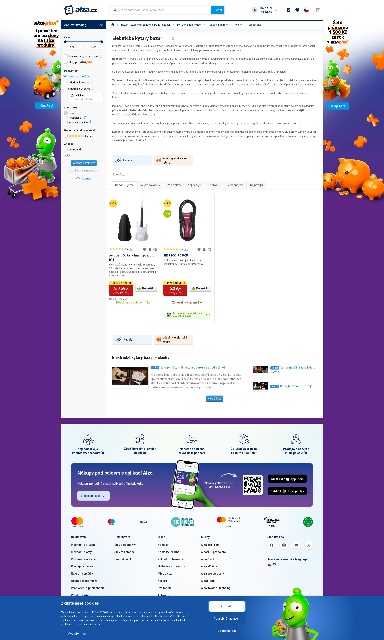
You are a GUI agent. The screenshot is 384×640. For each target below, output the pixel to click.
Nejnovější (256, 185)
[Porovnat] (155, 249)
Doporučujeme (124, 185)
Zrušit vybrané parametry (83, 170)
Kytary (238, 24)
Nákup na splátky (82, 573)
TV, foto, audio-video (189, 24)
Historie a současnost (172, 566)
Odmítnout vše (227, 630)
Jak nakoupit (122, 559)
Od (65, 41)
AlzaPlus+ (207, 559)
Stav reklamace (124, 552)
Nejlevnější (194, 185)
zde (298, 123)
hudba (155, 367)
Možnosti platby (81, 552)
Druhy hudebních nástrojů (296, 386)
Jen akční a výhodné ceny (83, 56)
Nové (72, 113)
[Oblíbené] (297, 10)
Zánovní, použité (78, 122)
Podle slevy (174, 185)
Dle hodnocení (235, 185)
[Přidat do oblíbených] (145, 249)
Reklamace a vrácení (84, 559)
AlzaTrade (208, 580)
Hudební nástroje (218, 24)
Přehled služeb (80, 595)
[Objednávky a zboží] (288, 10)
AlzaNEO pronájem (213, 552)
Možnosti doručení (83, 544)
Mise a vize (165, 573)
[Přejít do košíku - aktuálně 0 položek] (317, 10)
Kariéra (163, 580)
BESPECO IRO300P (175, 255)
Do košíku (148, 288)
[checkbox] (83, 56)
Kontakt (163, 544)
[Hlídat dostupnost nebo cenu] (150, 249)
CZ (275, 564)
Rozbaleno (75, 117)
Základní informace (171, 559)
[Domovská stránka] (112, 24)
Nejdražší (213, 185)
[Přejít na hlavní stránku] (80, 10)
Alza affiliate (209, 566)
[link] (83, 178)
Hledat (217, 10)
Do (101, 41)
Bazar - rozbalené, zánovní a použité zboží (145, 24)
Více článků (214, 398)
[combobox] (160, 10)
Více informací (77, 633)
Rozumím (227, 606)
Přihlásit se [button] (266, 11)
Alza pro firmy (210, 544)
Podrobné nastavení (227, 618)
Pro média (165, 588)
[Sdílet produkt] (173, 38)
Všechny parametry (84, 162)
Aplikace (163, 595)
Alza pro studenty (212, 573)
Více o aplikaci (90, 495)
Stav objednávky (125, 544)
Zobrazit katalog (75, 25)
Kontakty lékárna (168, 552)
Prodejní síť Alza (82, 566)
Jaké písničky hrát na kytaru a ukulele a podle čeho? (192, 367)
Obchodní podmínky (84, 580)
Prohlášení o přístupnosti (87, 588)
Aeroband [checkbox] (75, 149)
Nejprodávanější (150, 185)
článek (274, 368)
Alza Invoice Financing (216, 588)
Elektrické (255, 24)
